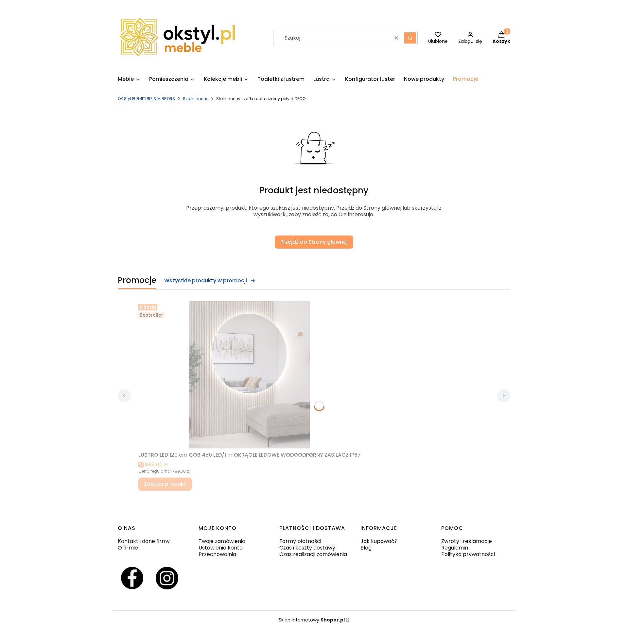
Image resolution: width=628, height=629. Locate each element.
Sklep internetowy (312, 620)
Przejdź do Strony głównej (314, 242)
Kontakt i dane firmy (144, 541)
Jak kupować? (378, 541)
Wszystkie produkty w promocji (205, 280)
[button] (410, 38)
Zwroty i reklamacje (466, 541)
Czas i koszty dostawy (307, 547)
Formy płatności (300, 541)
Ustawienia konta (221, 547)
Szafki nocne (195, 98)
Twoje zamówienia (222, 541)
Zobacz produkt (165, 484)
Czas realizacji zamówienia (313, 554)
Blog (366, 547)
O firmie (128, 547)
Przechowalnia (217, 554)
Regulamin (454, 547)
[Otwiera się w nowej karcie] (132, 578)
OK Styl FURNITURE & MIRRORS (146, 98)
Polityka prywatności (468, 554)
